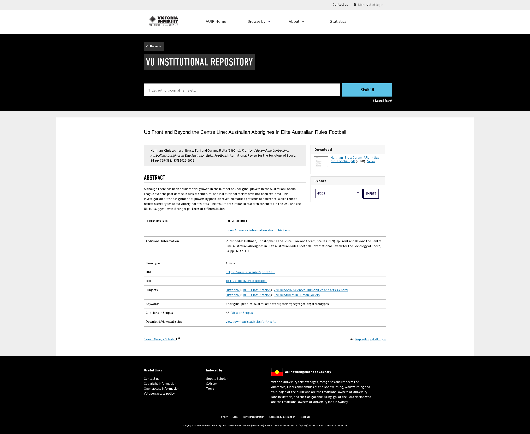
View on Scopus (242, 313)
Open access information (161, 388)
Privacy (224, 417)
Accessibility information (282, 417)
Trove (210, 388)
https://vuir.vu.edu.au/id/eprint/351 (250, 272)
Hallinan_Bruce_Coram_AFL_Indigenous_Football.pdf (356, 159)
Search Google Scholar (160, 339)
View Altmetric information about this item (259, 230)
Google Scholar (217, 378)
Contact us (342, 4)
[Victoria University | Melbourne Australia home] (163, 21)
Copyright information (160, 383)
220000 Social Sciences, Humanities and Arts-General (311, 290)
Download (323, 149)
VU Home (152, 46)
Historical (233, 290)
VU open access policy (159, 393)
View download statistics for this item (252, 321)
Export (320, 181)
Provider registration (253, 417)
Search (367, 90)
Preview (371, 161)
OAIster (211, 383)
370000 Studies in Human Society (297, 295)
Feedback (305, 417)
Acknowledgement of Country (308, 372)
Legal (235, 417)
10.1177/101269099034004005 (246, 281)
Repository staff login (370, 339)
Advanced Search (382, 101)
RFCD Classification (257, 290)
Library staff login (370, 4)
